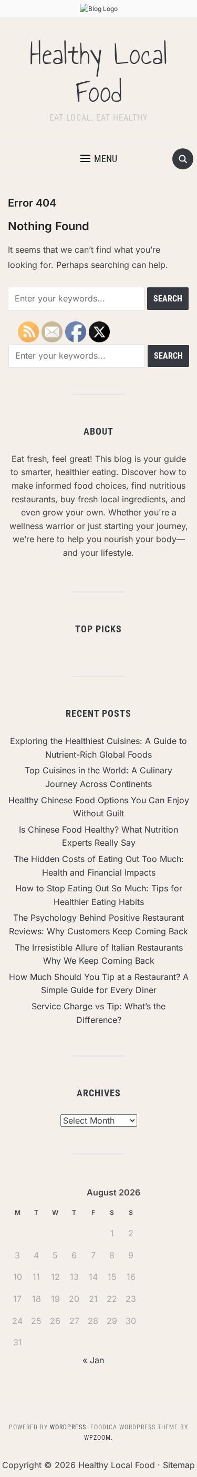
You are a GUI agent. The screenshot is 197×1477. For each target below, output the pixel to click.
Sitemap (179, 1465)
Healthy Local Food (99, 73)
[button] (98, 159)
